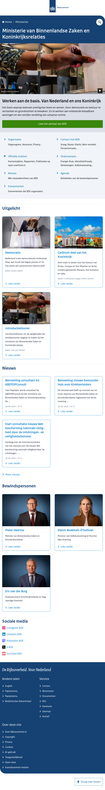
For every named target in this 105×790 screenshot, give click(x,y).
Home (8, 22)
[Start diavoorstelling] (100, 91)
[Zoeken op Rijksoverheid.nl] (99, 22)
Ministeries (21, 22)
